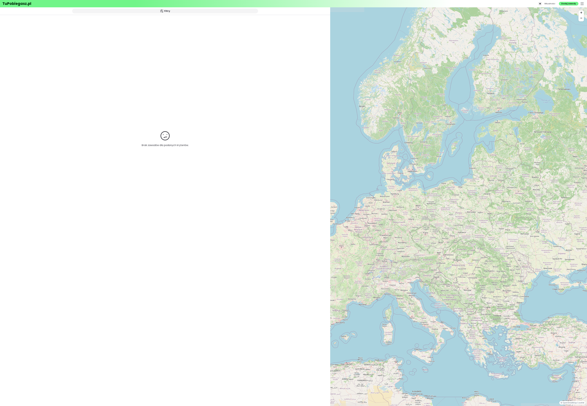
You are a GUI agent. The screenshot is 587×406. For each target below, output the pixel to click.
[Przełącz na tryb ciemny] (540, 3)
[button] (581, 13)
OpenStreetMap (570, 402)
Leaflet (581, 402)
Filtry (167, 11)
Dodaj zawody (568, 3)
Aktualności (549, 3)
